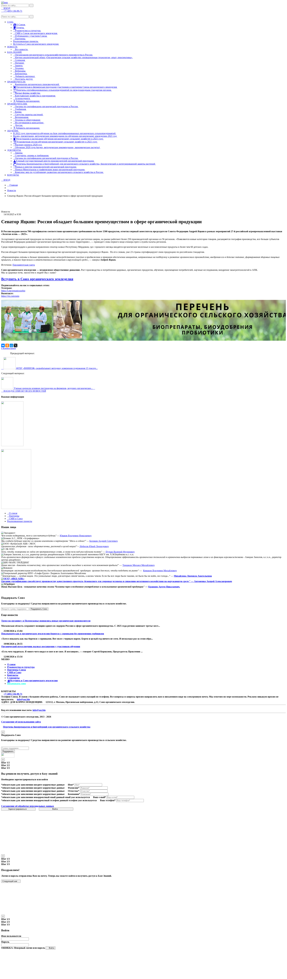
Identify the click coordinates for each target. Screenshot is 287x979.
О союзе (11, 664)
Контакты (12, 675)
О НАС (10, 22)
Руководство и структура (21, 667)
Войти (55, 809)
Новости (11, 190)
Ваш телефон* (108, 800)
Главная (13, 185)
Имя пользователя (11, 936)
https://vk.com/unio (10, 296)
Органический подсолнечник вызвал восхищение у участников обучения (40, 646)
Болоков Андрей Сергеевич (103, 541)
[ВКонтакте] (3, 345)
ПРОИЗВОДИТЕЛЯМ (17, 104)
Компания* (74, 794)
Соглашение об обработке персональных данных (27, 806)
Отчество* (73, 791)
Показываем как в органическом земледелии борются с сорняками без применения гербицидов (52, 633)
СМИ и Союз (14, 672)
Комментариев (8, 348)
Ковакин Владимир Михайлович (160, 570)
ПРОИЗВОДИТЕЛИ (16, 82)
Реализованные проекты (26, 41)
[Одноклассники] (7, 345)
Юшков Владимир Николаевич (75, 535)
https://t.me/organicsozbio (13, 290)
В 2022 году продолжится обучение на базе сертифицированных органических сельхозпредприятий (64, 133)
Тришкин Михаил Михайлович (138, 565)
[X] (15, 345)
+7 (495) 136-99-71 (13, 694)
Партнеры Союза (16, 670)
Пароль (5, 942)
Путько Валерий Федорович (120, 551)
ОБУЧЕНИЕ (13, 131)
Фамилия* (73, 788)
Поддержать (8, 751)
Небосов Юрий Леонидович (94, 546)
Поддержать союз (16, 683)
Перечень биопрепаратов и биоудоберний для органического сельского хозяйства (46, 727)
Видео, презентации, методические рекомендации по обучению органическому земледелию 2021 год (65, 136)
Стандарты (13, 678)
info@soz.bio (23, 699)
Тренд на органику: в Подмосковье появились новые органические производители (45, 620)
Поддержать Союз (39, 609)
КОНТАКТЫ (13, 175)
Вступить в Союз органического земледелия (36, 44)
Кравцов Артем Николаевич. (164, 586)
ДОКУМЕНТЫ (14, 150)
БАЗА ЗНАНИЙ (14, 52)
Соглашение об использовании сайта (21, 722)
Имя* (71, 784)
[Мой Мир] (11, 345)
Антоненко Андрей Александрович (213, 581)
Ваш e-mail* (99, 797)
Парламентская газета (24, 265)
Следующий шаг (10, 881)
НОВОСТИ (12, 47)
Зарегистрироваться (17, 809)
